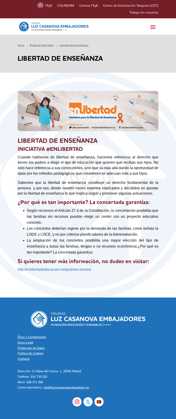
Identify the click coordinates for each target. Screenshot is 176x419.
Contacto (24, 359)
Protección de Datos (31, 348)
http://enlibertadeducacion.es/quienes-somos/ (54, 269)
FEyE (48, 5)
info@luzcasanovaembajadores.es (66, 387)
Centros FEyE (88, 5)
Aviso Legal (25, 342)
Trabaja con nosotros (143, 12)
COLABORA (65, 5)
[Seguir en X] (88, 401)
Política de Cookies (31, 353)
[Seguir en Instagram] (77, 401)
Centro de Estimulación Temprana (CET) (130, 5)
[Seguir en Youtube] (99, 401)
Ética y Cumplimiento (32, 337)
